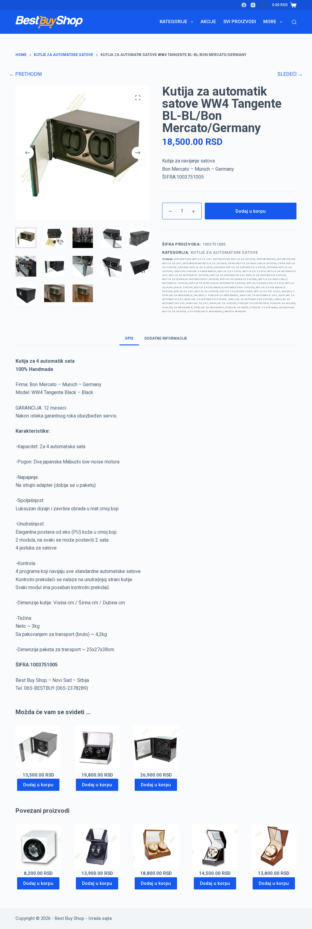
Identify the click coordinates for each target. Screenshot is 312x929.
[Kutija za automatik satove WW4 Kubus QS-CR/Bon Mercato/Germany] (156, 847)
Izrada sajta (100, 918)
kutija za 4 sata (254, 271)
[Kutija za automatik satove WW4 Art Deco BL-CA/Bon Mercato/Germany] (156, 748)
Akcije (208, 21)
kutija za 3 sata (229, 271)
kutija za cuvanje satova (238, 279)
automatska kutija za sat (192, 259)
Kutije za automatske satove (224, 252)
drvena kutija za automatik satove (239, 267)
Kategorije (173, 21)
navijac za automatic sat (258, 295)
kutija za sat (183, 291)
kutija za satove (206, 291)
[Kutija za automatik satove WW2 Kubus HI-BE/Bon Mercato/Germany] (273, 847)
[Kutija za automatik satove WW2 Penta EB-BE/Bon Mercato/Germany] (215, 847)
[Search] (294, 22)
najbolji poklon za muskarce (216, 295)
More (269, 21)
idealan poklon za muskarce (195, 271)
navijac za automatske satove (250, 299)
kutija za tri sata (267, 291)
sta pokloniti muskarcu (205, 311)
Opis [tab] (129, 338)
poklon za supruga (264, 307)
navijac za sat (197, 303)
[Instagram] (253, 5)
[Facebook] (244, 5)
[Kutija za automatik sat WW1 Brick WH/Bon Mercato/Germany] (38, 847)
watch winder (235, 311)
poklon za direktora (253, 303)
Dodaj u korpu (251, 211)
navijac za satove (223, 303)
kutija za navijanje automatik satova (217, 283)
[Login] (263, 5)
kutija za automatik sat (227, 275)
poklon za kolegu (282, 303)
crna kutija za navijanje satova (252, 263)
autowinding (266, 259)
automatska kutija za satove (234, 259)
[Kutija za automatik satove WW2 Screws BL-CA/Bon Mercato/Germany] (97, 847)
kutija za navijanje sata (265, 283)
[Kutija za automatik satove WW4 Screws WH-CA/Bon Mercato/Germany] (97, 748)
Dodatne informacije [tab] (165, 338)
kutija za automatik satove (266, 275)
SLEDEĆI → (290, 74)
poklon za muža (237, 307)
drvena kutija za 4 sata (195, 267)
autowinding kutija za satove (204, 263)
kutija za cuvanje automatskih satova (190, 279)
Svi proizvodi (239, 21)
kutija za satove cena (236, 291)
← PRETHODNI (25, 74)
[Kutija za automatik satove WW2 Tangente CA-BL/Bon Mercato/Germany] (38, 748)
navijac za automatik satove (205, 299)
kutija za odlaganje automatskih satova (224, 287)
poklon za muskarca (177, 307)
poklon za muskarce (209, 307)
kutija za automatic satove (188, 275)
